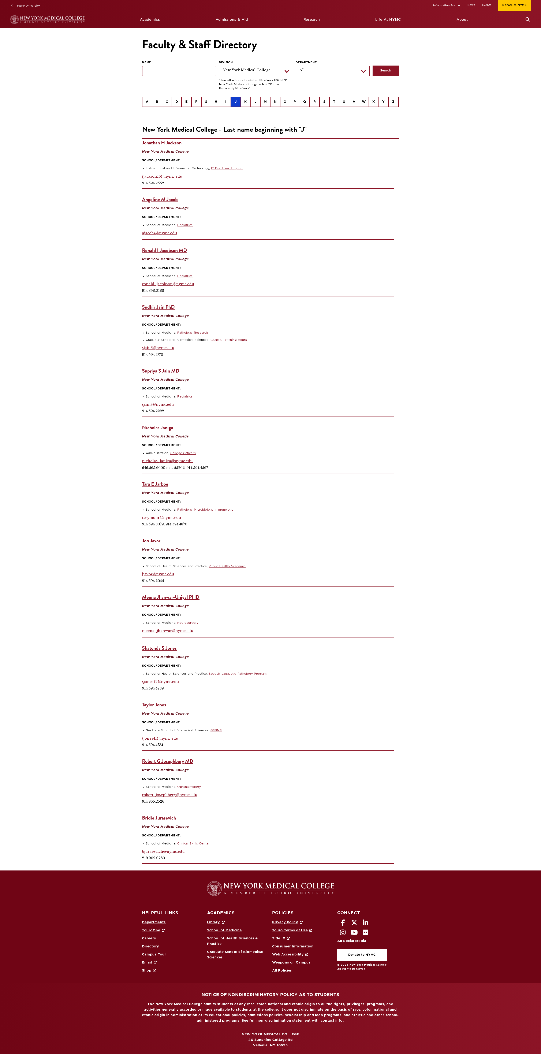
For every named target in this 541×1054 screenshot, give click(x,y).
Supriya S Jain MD (160, 370)
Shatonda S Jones (159, 648)
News (471, 5)
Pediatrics (185, 225)
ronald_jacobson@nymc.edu (168, 284)
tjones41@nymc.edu (160, 738)
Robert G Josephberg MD (167, 761)
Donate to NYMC (512, 5)
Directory (150, 946)
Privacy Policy (285, 922)
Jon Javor (151, 540)
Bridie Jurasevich (159, 817)
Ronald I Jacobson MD (164, 250)
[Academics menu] (163, 19)
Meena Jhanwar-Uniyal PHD (170, 597)
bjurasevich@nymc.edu (163, 851)
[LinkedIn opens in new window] (366, 924)
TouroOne (151, 930)
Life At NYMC (388, 19)
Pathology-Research (192, 332)
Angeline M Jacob (160, 199)
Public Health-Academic (227, 566)
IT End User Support (227, 168)
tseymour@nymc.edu (161, 517)
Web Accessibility (288, 954)
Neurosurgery (187, 622)
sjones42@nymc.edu (160, 682)
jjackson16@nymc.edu (162, 176)
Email (147, 962)
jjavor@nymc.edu (158, 574)
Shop (146, 970)
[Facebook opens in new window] (343, 924)
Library (213, 922)
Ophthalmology (189, 786)
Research (311, 19)
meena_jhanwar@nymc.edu (167, 631)
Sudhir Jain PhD (158, 307)
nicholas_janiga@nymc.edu (167, 461)
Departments (154, 922)
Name (146, 62)
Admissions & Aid (232, 19)
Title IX (279, 938)
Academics (150, 19)
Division (226, 62)
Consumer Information (293, 946)
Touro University (28, 5)
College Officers (183, 453)
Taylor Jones (154, 704)
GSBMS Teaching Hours (228, 340)
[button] (446, 6)
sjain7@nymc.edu (158, 404)
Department (306, 62)
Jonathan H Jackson (162, 142)
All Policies (282, 970)
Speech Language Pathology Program (238, 673)
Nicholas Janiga (157, 427)
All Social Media (351, 941)
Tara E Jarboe (155, 484)
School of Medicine (224, 930)
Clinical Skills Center (193, 843)
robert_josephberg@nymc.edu (169, 795)
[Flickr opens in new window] (366, 933)
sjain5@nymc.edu (158, 348)
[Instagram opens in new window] (343, 933)
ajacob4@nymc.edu (159, 233)
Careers (149, 938)
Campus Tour (154, 954)
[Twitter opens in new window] (354, 924)
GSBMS (216, 730)
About (462, 19)
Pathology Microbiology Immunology (205, 509)
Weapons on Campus (291, 962)
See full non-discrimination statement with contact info (292, 1020)
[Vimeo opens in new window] (354, 933)
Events (487, 5)
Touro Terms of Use (290, 930)
